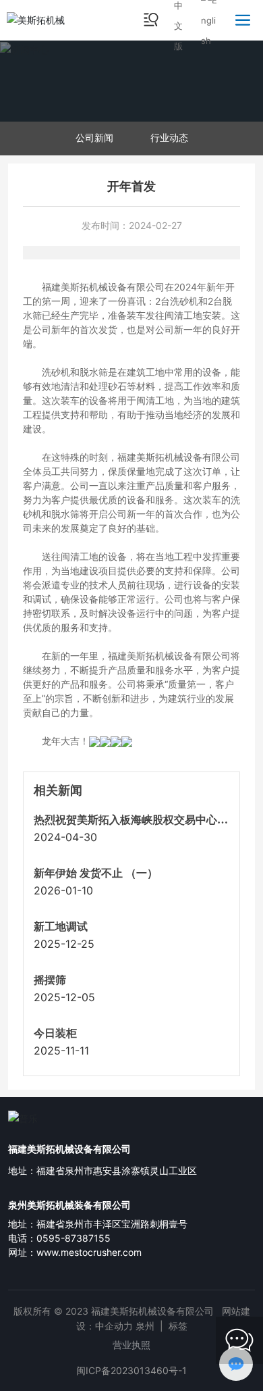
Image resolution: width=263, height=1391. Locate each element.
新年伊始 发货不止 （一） (96, 873)
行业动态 (169, 137)
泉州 (145, 1326)
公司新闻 (94, 137)
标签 (178, 1326)
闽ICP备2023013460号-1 (131, 1370)
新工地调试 (61, 926)
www (47, 1252)
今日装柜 (55, 1033)
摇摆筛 (50, 980)
